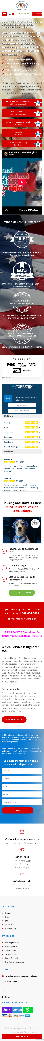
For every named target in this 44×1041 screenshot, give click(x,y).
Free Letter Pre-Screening (22, 619)
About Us (9, 925)
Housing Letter (11, 946)
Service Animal (18, 112)
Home (7, 913)
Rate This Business (22, 410)
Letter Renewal (11, 958)
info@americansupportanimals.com (22, 839)
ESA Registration (12, 942)
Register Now (37, 13)
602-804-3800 (30, 613)
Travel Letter (10, 950)
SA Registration (11, 954)
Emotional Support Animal (17, 102)
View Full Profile (22, 405)
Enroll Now (22, 1036)
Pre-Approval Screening (14, 962)
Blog (7, 917)
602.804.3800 (25, 14)
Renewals (17, 133)
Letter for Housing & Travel (18, 123)
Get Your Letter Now (22, 593)
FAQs (7, 921)
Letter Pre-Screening (17, 143)
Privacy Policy (29, 1032)
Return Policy (10, 928)
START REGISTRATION (14, 719)
